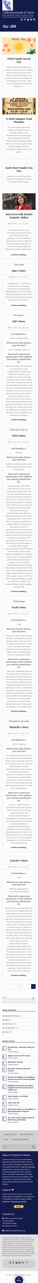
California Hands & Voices (18, 12)
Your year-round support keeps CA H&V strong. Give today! (21, 1119)
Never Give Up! (13, 1103)
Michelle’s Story (19, 727)
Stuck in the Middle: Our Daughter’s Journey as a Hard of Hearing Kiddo (22, 1078)
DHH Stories (9, 1024)
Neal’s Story (19, 607)
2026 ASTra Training (15, 1062)
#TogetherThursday (12, 1016)
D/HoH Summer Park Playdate (19, 120)
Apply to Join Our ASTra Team (19, 1056)
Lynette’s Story (19, 860)
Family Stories (10, 1028)
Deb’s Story (19, 435)
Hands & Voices (10, 1134)
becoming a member (18, 1201)
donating (5, 1201)
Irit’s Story (18, 321)
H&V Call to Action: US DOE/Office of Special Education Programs (21, 1110)
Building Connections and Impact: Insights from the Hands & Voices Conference (21, 1088)
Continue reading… (19, 255)
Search (4, 997)
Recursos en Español (20, 1139)
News (7, 1032)
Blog (6, 1020)
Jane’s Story (19, 270)
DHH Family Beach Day (19, 60)
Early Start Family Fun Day (19, 169)
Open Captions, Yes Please (18, 1096)
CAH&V (27, 224)
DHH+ (6, 1139)
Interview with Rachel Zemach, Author (19, 215)
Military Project (26, 1134)
